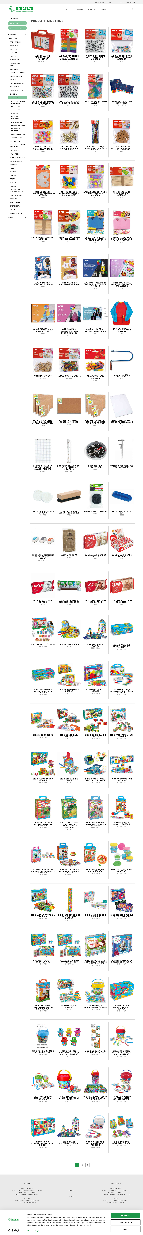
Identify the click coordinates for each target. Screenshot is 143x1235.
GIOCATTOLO (15, 150)
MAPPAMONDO (16, 122)
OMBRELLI (13, 175)
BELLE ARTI (14, 46)
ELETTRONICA (15, 141)
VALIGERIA (13, 210)
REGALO (13, 186)
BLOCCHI (13, 53)
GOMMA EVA (16, 110)
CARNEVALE (14, 69)
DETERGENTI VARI (16, 90)
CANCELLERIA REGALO (15, 64)
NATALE (12, 168)
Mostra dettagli (33, 1231)
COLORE (13, 80)
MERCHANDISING (16, 161)
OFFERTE (79, 9)
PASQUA (13, 182)
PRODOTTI (66, 9)
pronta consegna (18, 28)
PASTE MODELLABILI (18, 125)
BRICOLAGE (15, 107)
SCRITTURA (14, 199)
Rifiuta (125, 1229)
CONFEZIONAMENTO (17, 83)
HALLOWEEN (14, 154)
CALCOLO (13, 56)
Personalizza (124, 1222)
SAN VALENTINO (16, 195)
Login (120, 2)
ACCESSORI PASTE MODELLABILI (18, 102)
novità (91, 9)
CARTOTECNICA (16, 76)
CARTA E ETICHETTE (17, 73)
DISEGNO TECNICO (17, 138)
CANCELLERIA (15, 60)
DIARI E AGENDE (15, 94)
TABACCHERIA (15, 206)
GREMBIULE (15, 113)
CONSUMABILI (15, 87)
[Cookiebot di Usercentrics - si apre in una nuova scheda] (13, 1230)
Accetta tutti (125, 1215)
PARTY (12, 179)
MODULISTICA (15, 165)
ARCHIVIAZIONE (15, 42)
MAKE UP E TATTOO (17, 158)
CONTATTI (104, 9)
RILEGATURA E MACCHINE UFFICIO (17, 191)
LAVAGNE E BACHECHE (15, 118)
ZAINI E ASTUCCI (16, 213)
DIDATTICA (18, 23)
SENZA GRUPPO (15, 202)
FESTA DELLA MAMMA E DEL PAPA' (18, 146)
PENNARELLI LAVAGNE (15, 130)
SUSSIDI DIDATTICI (18, 134)
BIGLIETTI (13, 49)
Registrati (128, 2)
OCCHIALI (13, 172)
